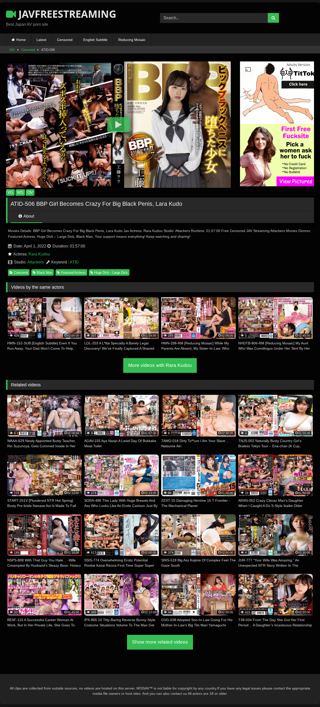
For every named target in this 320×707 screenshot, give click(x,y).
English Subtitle (95, 40)
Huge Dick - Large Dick (111, 272)
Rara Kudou (39, 254)
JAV (12, 50)
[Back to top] (304, 692)
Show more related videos (160, 642)
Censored (64, 40)
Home (21, 40)
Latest (41, 40)
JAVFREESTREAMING (66, 14)
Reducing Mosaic (132, 40)
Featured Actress (73, 272)
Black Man (44, 272)
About (28, 216)
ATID (74, 262)
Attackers (35, 262)
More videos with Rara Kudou (160, 365)
